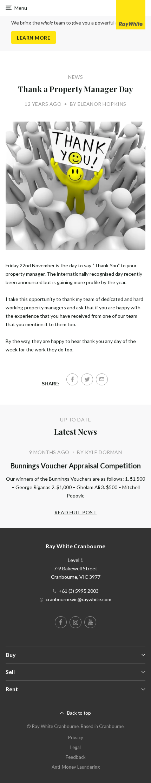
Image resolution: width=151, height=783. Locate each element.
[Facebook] (72, 379)
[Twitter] (87, 379)
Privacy (75, 737)
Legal (75, 747)
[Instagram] (75, 622)
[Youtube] (90, 622)
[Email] (102, 379)
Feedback (76, 757)
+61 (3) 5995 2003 (79, 591)
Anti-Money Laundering (76, 767)
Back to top (79, 713)
